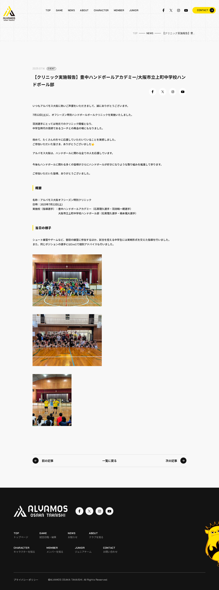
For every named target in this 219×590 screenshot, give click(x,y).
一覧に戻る (109, 460)
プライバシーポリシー (26, 579)
